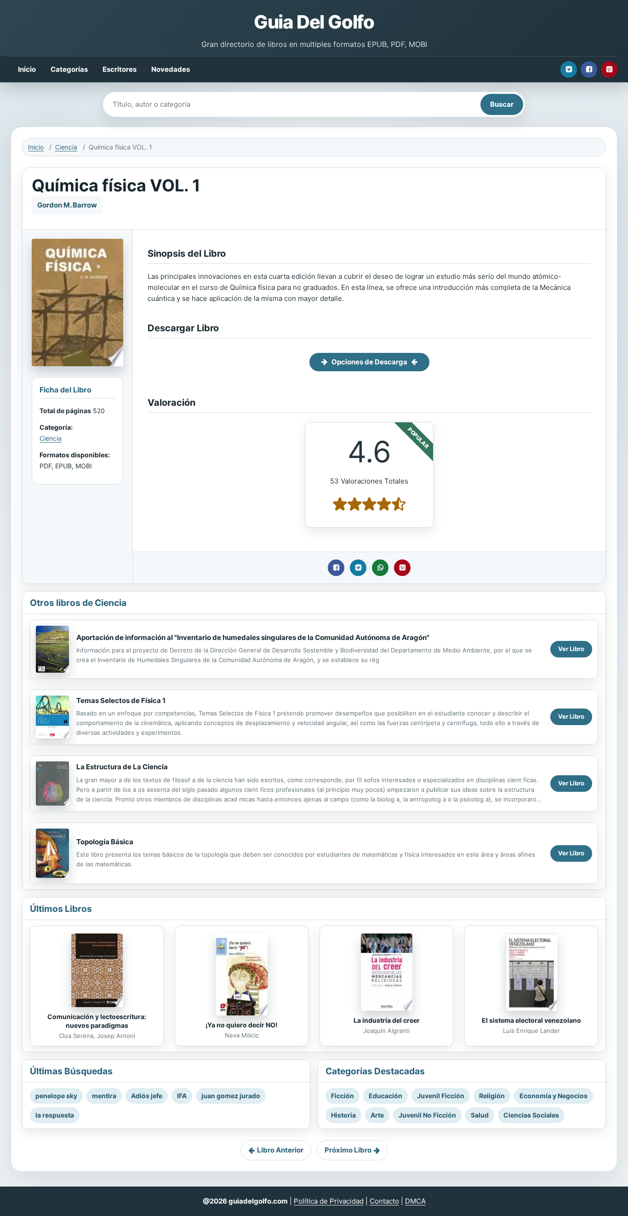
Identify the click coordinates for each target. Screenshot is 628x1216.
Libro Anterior (280, 1150)
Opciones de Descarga (369, 361)
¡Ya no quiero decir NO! (242, 1025)
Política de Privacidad (329, 1201)
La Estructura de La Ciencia (122, 766)
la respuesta (54, 1115)
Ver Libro (571, 648)
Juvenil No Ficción (427, 1115)
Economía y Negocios (554, 1096)
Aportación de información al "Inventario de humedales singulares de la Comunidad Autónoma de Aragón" (252, 637)
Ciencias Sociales (531, 1115)
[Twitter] (568, 69)
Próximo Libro (348, 1150)
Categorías (69, 69)
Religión (492, 1096)
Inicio (27, 69)
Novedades (170, 69)
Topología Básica (104, 841)
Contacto (384, 1201)
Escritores (120, 69)
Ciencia (66, 147)
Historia (343, 1115)
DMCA (415, 1201)
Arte (377, 1115)
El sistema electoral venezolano (531, 1020)
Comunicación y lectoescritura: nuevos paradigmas (96, 1021)
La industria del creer (387, 1020)
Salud (480, 1115)
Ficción (342, 1096)
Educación (385, 1096)
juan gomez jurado (230, 1096)
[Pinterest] (609, 69)
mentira (104, 1096)
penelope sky (56, 1096)
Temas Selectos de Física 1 (121, 700)
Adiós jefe (146, 1096)
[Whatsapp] (380, 567)
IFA (182, 1096)
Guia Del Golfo (314, 22)
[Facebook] (589, 69)
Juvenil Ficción (440, 1096)
